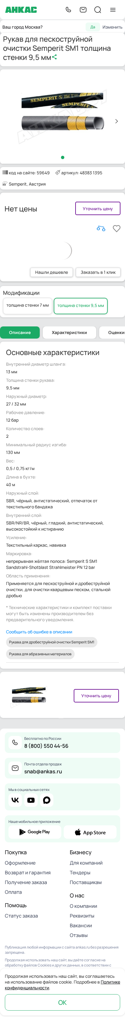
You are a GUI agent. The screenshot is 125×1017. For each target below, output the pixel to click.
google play (34, 832)
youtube (31, 800)
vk (15, 800)
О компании (83, 906)
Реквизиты (82, 915)
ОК (62, 1002)
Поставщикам (86, 882)
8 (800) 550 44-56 (46, 745)
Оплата (13, 892)
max (46, 800)
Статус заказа (21, 915)
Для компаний (86, 862)
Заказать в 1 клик (98, 272)
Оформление (20, 862)
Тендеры (80, 872)
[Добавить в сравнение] (101, 228)
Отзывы (79, 935)
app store (90, 832)
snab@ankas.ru (43, 771)
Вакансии (81, 925)
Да (92, 27)
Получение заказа (26, 882)
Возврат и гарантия (28, 872)
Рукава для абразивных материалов (40, 654)
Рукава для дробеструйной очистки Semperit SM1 (51, 642)
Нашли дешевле (51, 272)
